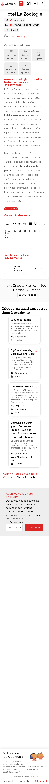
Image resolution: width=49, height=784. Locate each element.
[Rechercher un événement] (21, 3)
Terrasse (38, 268)
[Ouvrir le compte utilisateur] (42, 3)
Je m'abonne (34, 527)
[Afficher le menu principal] (35, 3)
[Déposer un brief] (28, 3)
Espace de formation (17, 268)
